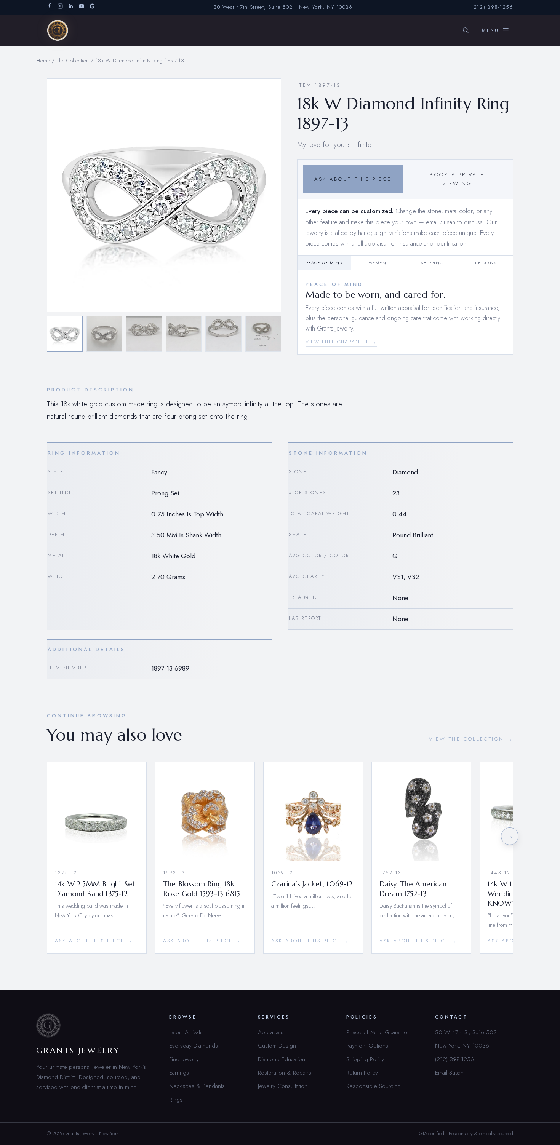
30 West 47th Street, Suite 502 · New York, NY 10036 (283, 7)
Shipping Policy (365, 1059)
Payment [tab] (378, 263)
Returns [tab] (485, 263)
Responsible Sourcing (373, 1085)
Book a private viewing (457, 179)
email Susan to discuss (454, 222)
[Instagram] (60, 7)
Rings (175, 1099)
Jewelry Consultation (282, 1085)
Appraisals (270, 1032)
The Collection (72, 60)
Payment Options (367, 1045)
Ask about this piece (352, 179)
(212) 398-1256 (492, 7)
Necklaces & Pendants (197, 1085)
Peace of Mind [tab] (324, 263)
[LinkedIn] (71, 7)
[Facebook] (49, 7)
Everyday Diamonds (193, 1045)
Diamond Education (281, 1059)
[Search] (465, 30)
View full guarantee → (342, 342)
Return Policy (362, 1072)
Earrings (179, 1072)
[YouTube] (81, 7)
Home (43, 60)
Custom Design (277, 1045)
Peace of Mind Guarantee (378, 1032)
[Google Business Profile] (92, 7)
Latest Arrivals (186, 1032)
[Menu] (495, 30)
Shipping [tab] (432, 263)
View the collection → (471, 739)
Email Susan (449, 1072)
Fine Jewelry (184, 1059)
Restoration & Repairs (284, 1072)
